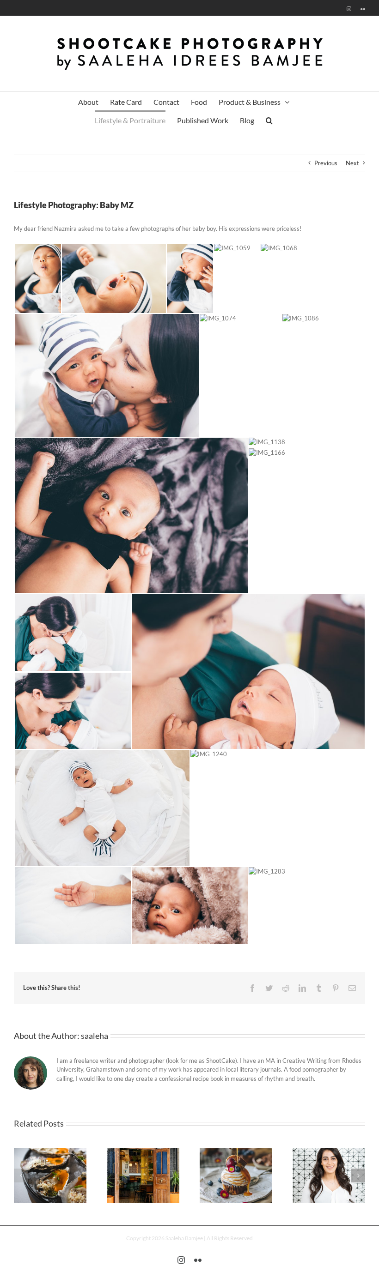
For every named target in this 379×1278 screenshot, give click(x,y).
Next (352, 163)
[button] (269, 119)
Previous (325, 163)
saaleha (94, 1036)
